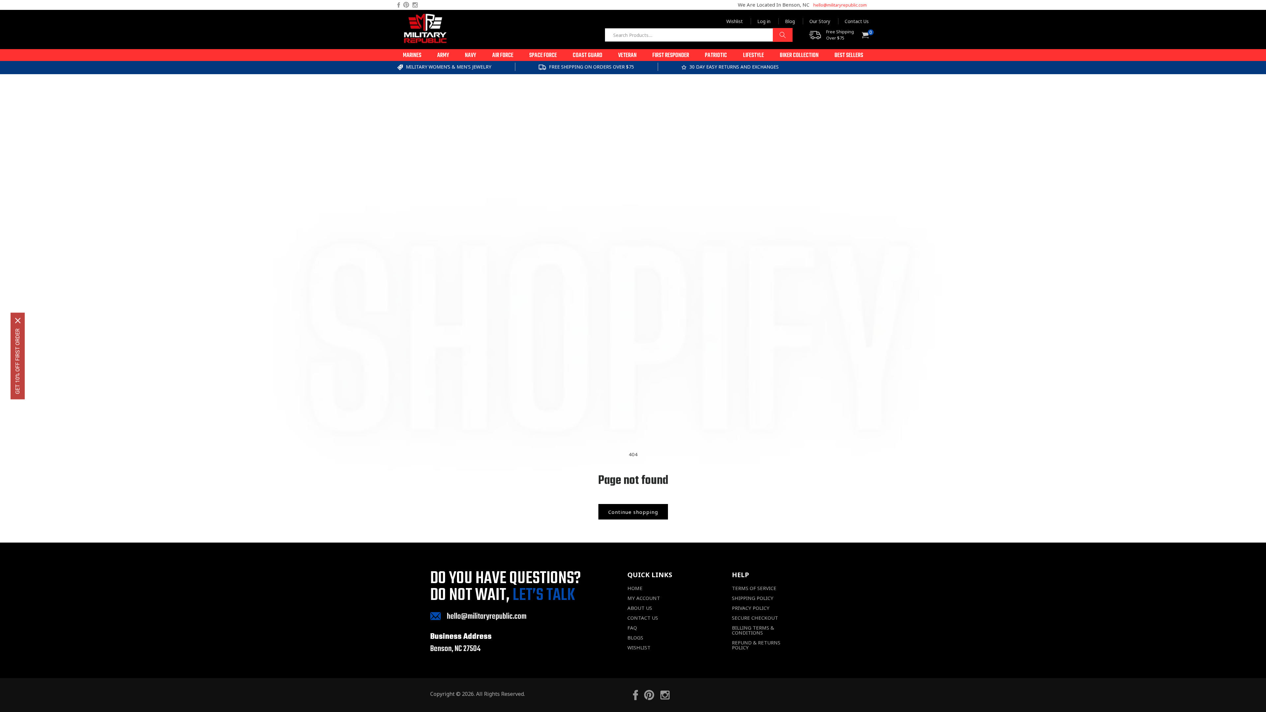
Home (635, 588)
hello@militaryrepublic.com (840, 5)
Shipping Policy (752, 598)
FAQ (632, 627)
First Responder (670, 55)
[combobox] (698, 35)
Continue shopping (633, 512)
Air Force (502, 55)
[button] (412, 55)
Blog (790, 21)
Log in (763, 21)
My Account (643, 598)
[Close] (17, 320)
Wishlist (734, 21)
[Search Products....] (783, 35)
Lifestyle (753, 55)
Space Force (543, 55)
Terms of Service (754, 588)
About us (639, 608)
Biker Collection (799, 55)
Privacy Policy (750, 608)
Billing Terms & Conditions (753, 630)
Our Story (819, 21)
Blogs (635, 637)
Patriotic (716, 55)
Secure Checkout (755, 617)
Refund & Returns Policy (756, 645)
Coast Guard (587, 55)
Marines (412, 55)
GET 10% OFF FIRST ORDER (18, 361)
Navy (470, 55)
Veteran (627, 55)
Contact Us (857, 21)
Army (443, 55)
